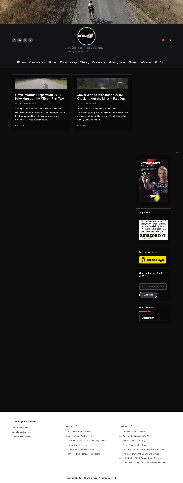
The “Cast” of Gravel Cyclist (81, 449)
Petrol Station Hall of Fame (135, 445)
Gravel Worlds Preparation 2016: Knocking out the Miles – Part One (101, 96)
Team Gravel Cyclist (77, 445)
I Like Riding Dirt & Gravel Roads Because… (143, 458)
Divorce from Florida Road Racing (84, 454)
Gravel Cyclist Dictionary (134, 432)
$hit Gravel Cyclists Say (133, 440)
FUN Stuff (124, 426)
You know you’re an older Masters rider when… (144, 449)
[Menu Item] (14, 40)
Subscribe (148, 295)
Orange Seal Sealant (21, 436)
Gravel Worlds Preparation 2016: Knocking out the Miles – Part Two (39, 96)
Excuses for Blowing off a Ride (136, 436)
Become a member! (148, 252)
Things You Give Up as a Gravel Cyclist (140, 454)
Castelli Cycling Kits (21, 432)
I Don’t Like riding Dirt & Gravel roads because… (145, 463)
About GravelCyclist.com (80, 436)
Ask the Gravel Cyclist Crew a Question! (87, 440)
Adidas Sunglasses (21, 427)
